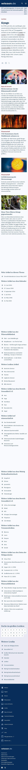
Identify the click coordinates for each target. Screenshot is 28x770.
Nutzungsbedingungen (6, 762)
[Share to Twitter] (9, 63)
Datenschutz (4, 754)
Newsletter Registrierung (7, 764)
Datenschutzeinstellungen (7, 756)
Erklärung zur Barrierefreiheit (8, 758)
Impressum (4, 753)
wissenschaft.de (5, 191)
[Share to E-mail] (2, 63)
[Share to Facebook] (6, 63)
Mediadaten (4, 760)
